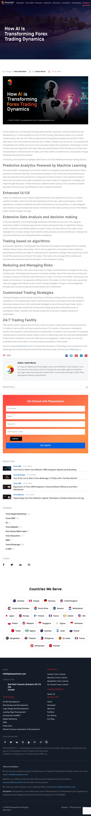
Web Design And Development (15, 705)
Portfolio (50, 712)
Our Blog (51, 719)
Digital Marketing (10, 719)
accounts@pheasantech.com (15, 782)
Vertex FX (51, 694)
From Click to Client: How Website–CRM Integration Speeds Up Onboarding (45, 470)
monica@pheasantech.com (64, 787)
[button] (3, 565)
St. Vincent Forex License (57, 684)
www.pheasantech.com (21, 346)
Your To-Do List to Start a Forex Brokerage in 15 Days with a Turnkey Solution (45, 478)
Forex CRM (29, 3)
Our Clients (52, 715)
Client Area (7, 726)
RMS (9, 540)
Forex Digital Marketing (18, 514)
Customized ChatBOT (11, 715)
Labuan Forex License (56, 674)
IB (8, 523)
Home (49, 702)
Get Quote (45, 445)
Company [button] (85, 3)
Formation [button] (66, 3)
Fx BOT (10, 549)
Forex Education (14, 536)
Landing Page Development (14, 712)
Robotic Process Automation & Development (21, 729)
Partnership (76, 3)
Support (64, 807)
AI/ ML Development (11, 702)
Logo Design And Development (16, 709)
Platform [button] (47, 3)
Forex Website (14, 527)
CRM (5, 722)
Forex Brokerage (15, 545)
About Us (51, 709)
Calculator (20, 3)
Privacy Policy (75, 807)
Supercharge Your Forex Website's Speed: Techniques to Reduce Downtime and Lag (49, 498)
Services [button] (56, 3)
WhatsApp (74, 350)
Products (38, 3)
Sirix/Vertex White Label (18, 532)
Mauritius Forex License (57, 678)
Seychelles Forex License (57, 681)
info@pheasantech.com (14, 674)
